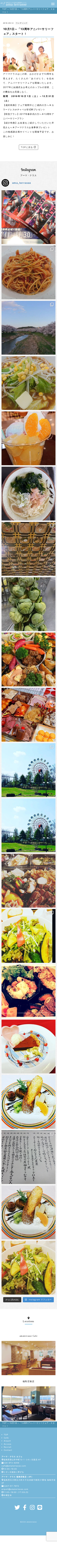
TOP (6, 1434)
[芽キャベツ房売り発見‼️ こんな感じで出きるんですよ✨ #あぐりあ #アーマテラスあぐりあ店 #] (28, 604)
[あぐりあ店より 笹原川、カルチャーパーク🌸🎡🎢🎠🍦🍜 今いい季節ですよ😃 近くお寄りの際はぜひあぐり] (28, 328)
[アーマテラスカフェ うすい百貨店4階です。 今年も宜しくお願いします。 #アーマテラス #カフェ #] (28, 1102)
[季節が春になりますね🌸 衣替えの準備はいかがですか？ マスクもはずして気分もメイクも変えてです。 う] (28, 936)
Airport (7, 1441)
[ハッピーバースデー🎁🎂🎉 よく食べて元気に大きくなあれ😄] (28, 659)
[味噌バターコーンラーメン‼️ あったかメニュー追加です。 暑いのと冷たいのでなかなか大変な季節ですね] (28, 383)
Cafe (6, 1438)
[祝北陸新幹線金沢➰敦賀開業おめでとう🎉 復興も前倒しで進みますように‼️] (28, 549)
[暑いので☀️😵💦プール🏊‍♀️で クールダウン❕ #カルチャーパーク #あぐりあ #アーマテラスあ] (28, 770)
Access (7, 1444)
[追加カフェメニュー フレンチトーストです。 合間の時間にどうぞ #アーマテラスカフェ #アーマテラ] (28, 1212)
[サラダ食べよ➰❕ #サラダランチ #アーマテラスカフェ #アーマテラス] (28, 1268)
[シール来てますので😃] (28, 217)
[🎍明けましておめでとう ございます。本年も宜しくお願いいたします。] (28, 1157)
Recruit (7, 1447)
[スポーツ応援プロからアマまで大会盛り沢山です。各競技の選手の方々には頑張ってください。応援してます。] (28, 991)
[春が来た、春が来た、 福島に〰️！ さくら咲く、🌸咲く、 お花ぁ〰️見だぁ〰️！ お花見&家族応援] (28, 881)
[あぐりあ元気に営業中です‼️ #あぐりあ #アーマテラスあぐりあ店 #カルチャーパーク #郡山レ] (28, 272)
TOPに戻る (27, 147)
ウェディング (21, 23)
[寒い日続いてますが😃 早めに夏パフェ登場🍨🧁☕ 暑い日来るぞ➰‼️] (28, 438)
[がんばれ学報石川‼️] (28, 493)
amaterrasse (32, 1522)
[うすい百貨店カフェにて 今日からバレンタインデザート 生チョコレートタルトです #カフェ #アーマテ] (28, 1046)
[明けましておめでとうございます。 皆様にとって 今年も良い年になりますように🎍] (28, 715)
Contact (8, 1450)
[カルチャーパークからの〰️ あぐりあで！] (28, 825)
